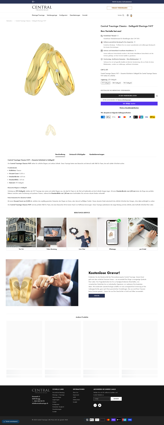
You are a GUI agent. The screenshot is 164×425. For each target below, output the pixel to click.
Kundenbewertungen (97, 154)
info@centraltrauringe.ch (40, 403)
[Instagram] (99, 405)
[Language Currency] (33, 2)
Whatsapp (112, 249)
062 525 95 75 (39, 401)
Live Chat (82, 249)
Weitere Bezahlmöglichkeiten (129, 108)
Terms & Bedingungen (124, 100)
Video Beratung (52, 249)
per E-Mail (143, 249)
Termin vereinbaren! (11, 421)
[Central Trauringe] (21, 232)
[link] (24, 373)
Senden (116, 399)
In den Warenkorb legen (128, 96)
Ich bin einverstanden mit (110, 100)
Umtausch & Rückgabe (77, 154)
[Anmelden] (128, 15)
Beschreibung (60, 154)
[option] (51, 69)
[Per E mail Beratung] (143, 232)
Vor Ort (21, 249)
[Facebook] (95, 405)
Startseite (9, 21)
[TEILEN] (156, 96)
